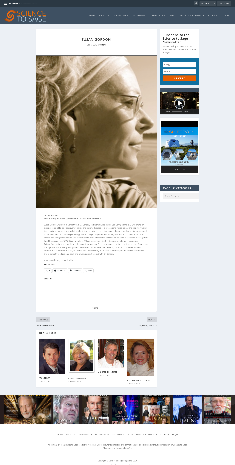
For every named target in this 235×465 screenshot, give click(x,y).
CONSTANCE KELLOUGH (138, 380)
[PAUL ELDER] (52, 356)
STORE (211, 15)
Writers (102, 44)
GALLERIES (157, 15)
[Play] (163, 111)
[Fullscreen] (195, 111)
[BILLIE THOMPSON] (81, 356)
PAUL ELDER (44, 378)
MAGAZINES (120, 15)
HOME (92, 15)
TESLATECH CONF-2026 (192, 15)
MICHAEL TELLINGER (108, 372)
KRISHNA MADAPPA (30, 3)
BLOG (173, 15)
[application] (179, 103)
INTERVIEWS (139, 15)
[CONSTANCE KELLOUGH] (140, 357)
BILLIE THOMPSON (77, 378)
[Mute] (191, 111)
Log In (225, 15)
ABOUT (103, 15)
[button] (179, 103)
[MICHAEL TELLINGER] (111, 353)
